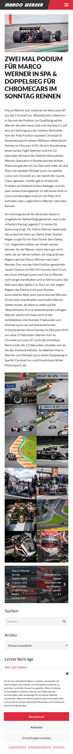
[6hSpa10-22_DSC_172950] (53, 452)
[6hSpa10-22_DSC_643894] (53, 420)
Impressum (59, 746)
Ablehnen (37, 727)
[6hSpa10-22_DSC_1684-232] (53, 547)
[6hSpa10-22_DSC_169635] (53, 483)
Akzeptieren (36, 716)
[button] (67, 674)
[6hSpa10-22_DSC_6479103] (21, 420)
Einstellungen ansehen (36, 738)
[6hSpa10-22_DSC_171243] (21, 483)
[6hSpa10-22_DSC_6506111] (53, 388)
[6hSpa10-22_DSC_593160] (21, 452)
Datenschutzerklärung (39, 746)
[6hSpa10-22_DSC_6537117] (21, 388)
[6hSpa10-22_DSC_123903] (21, 547)
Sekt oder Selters (16, 667)
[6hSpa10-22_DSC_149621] (53, 515)
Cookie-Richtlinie (17, 746)
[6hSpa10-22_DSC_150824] (21, 515)
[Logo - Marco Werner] (24, 5)
